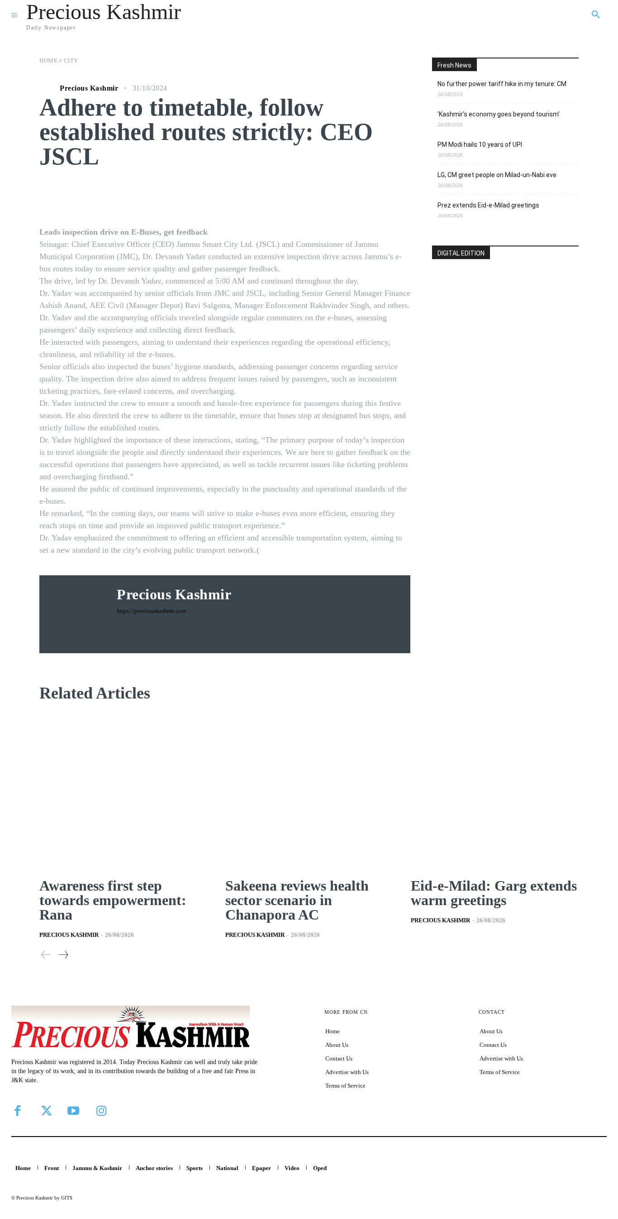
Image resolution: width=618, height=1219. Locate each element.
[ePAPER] (505, 324)
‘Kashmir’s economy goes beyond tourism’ (498, 114)
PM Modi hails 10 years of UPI (479, 144)
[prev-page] (46, 954)
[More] (375, 196)
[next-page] (63, 954)
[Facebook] (17, 1111)
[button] (596, 15)
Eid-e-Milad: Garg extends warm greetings (494, 892)
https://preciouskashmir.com (151, 610)
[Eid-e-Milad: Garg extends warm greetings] (495, 791)
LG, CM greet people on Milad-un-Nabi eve (496, 174)
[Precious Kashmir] (48, 88)
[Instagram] (101, 1111)
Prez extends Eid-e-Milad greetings (488, 205)
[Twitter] (45, 1111)
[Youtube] (73, 1111)
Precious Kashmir (89, 88)
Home (48, 60)
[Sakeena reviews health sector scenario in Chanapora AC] (309, 791)
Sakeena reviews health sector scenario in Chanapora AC (297, 900)
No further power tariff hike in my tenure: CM (501, 83)
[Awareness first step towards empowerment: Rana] (123, 791)
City (71, 60)
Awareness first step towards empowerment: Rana (112, 900)
